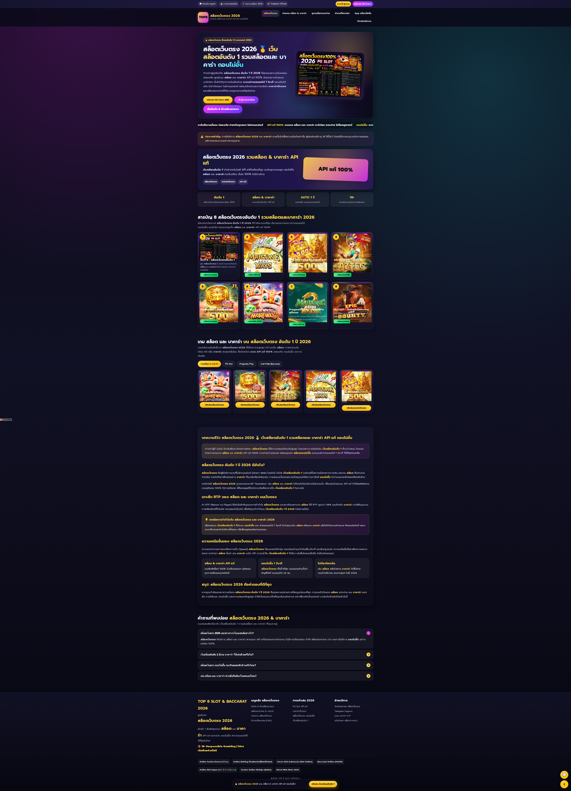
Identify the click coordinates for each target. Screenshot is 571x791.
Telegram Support (344, 711)
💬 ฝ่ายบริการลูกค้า (207, 3)
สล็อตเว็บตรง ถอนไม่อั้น (304, 715)
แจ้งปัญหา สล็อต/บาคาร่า (346, 720)
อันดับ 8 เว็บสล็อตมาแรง (262, 706)
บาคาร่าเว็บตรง (299, 711)
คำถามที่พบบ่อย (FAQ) (261, 720)
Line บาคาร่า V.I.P (343, 715)
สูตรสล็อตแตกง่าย (321, 13)
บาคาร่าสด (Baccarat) (270, 364)
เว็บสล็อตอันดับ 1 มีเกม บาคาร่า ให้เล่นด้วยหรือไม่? (285, 654)
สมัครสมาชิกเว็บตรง (363, 4)
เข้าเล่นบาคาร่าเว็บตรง (356, 408)
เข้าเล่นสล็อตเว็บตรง (214, 404)
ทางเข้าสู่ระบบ (343, 4)
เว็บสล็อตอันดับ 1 (300, 720)
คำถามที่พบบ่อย (342, 13)
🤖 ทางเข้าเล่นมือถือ (228, 3)
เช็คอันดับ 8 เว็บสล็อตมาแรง (223, 109)
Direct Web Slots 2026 (287, 769)
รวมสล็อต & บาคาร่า (209, 364)
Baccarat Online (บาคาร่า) (329, 761)
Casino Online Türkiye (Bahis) (256, 769)
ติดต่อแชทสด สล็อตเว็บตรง (347, 706)
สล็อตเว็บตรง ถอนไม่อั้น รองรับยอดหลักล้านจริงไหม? (285, 665)
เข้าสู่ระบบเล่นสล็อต (246, 100)
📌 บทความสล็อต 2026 (252, 3)
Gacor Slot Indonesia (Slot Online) (294, 761)
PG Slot (228, 364)
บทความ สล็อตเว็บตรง (261, 715)
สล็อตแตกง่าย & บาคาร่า (262, 711)
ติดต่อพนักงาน (364, 21)
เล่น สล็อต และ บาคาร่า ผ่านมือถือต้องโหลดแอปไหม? (285, 676)
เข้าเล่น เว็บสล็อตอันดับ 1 (323, 784)
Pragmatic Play (247, 364)
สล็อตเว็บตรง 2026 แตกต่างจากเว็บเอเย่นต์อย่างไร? (285, 633)
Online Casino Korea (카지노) (214, 761)
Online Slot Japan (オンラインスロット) (218, 769)
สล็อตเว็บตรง (270, 13)
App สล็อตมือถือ (363, 13)
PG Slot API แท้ (300, 706)
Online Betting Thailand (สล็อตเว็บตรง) (252, 761)
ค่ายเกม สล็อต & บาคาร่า (294, 13)
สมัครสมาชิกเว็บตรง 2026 (218, 100)
